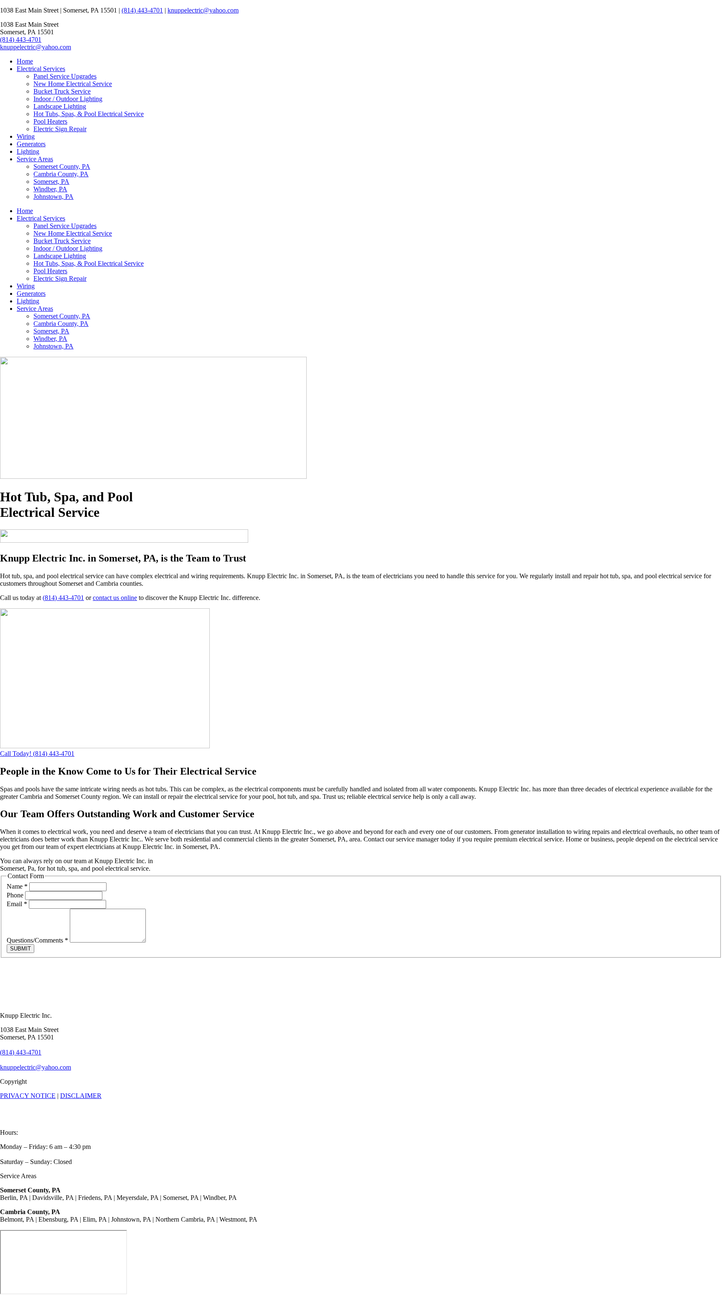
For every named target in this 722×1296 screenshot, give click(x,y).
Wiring (26, 136)
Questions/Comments (37, 940)
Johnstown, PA (53, 196)
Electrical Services (41, 68)
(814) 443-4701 (142, 10)
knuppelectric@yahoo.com (203, 10)
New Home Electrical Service (72, 83)
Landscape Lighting (59, 106)
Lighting (28, 151)
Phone (16, 895)
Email (17, 903)
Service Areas (35, 159)
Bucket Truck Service (62, 91)
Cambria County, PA (61, 174)
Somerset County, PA (61, 166)
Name (17, 886)
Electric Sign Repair (59, 128)
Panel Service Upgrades (65, 76)
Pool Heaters (50, 121)
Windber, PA (50, 189)
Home (25, 61)
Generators (31, 143)
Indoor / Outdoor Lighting (67, 98)
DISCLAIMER (81, 1095)
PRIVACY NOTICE (28, 1095)
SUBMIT (20, 948)
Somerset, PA (51, 181)
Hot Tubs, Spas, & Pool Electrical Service (88, 113)
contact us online (115, 597)
